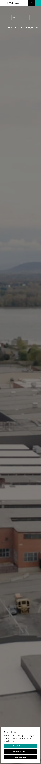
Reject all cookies (19, 751)
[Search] (31, 3)
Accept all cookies (19, 746)
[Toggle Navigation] (38, 3)
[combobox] (20, 17)
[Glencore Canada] (11, 3)
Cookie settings (20, 757)
